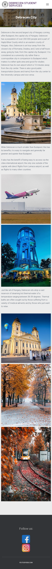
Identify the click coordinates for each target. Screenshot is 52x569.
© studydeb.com (26, 562)
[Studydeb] (20, 4)
